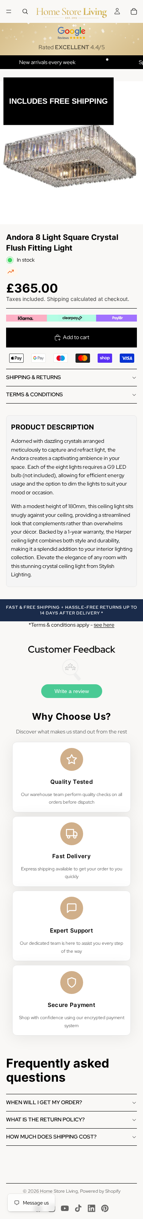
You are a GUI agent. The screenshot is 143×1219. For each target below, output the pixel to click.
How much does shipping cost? (51, 1136)
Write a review (72, 691)
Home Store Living (59, 1191)
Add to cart (76, 337)
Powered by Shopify (100, 1191)
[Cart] (133, 11)
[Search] (25, 11)
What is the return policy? (45, 1119)
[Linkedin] (91, 1208)
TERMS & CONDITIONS (34, 394)
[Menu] (9, 11)
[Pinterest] (104, 1208)
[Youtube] (64, 1208)
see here (104, 624)
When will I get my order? (44, 1102)
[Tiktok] (78, 1208)
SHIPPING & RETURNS (33, 377)
